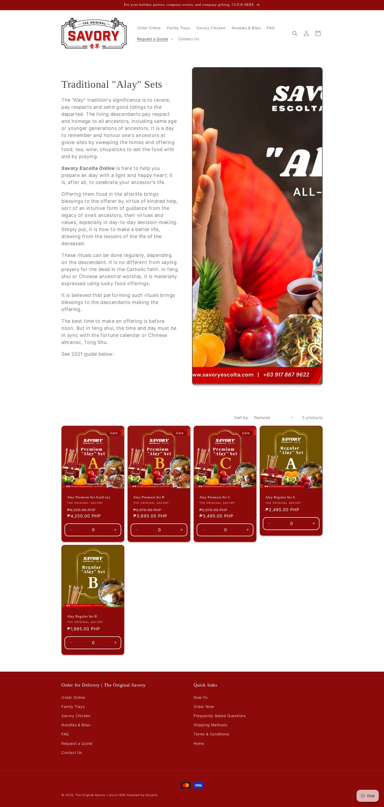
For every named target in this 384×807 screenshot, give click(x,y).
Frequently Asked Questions (220, 715)
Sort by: (241, 417)
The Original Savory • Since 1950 (100, 795)
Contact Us (71, 752)
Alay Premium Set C (215, 497)
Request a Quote (76, 743)
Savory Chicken (75, 715)
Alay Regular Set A (280, 497)
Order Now (204, 706)
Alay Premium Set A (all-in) (88, 497)
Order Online (73, 697)
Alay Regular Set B (82, 616)
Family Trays (73, 706)
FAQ (65, 734)
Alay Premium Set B (149, 497)
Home (199, 743)
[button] (154, 38)
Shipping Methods (210, 725)
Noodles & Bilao (75, 725)
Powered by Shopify (142, 795)
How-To (201, 697)
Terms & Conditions (211, 734)
